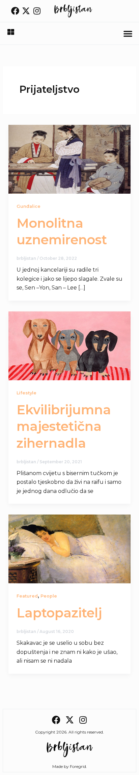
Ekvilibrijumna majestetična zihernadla (64, 426)
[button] (128, 33)
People (48, 596)
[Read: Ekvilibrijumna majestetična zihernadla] (69, 345)
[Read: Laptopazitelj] (69, 548)
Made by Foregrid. (69, 766)
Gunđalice (28, 206)
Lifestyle (26, 392)
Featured (27, 596)
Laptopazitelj (59, 613)
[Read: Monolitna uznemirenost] (69, 159)
